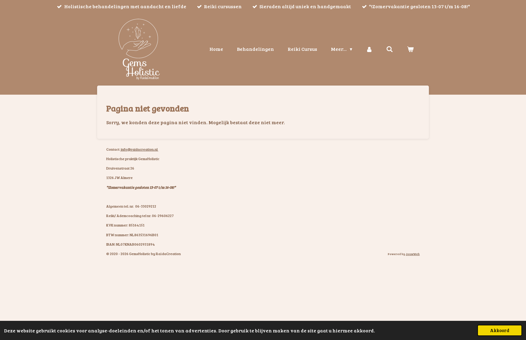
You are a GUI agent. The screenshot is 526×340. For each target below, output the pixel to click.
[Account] (369, 49)
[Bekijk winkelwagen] (410, 49)
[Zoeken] (389, 49)
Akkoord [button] (499, 330)
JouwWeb (413, 254)
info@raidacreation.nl (139, 149)
